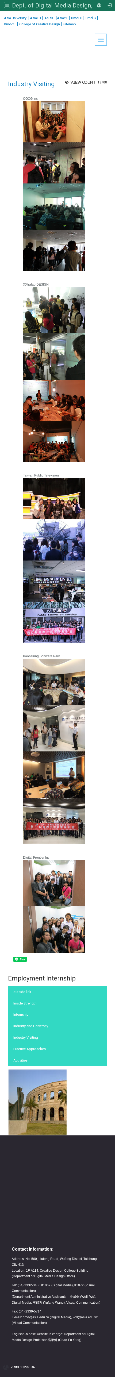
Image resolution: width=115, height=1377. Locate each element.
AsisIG (49, 18)
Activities (20, 1060)
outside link (22, 992)
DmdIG (91, 18)
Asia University (15, 18)
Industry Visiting (25, 1037)
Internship (21, 1014)
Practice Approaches (29, 1049)
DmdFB (77, 18)
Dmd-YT (10, 24)
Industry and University (30, 1026)
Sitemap (69, 24)
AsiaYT (62, 18)
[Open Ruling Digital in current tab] (6, 1367)
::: (2, 17)
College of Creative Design (39, 24)
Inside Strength (25, 1003)
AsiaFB (35, 18)
